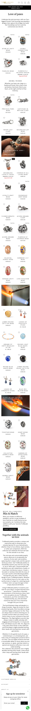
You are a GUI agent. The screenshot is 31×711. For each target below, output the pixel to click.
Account (4, 684)
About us (5, 689)
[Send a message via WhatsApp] (27, 707)
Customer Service (8, 679)
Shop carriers (10, 529)
